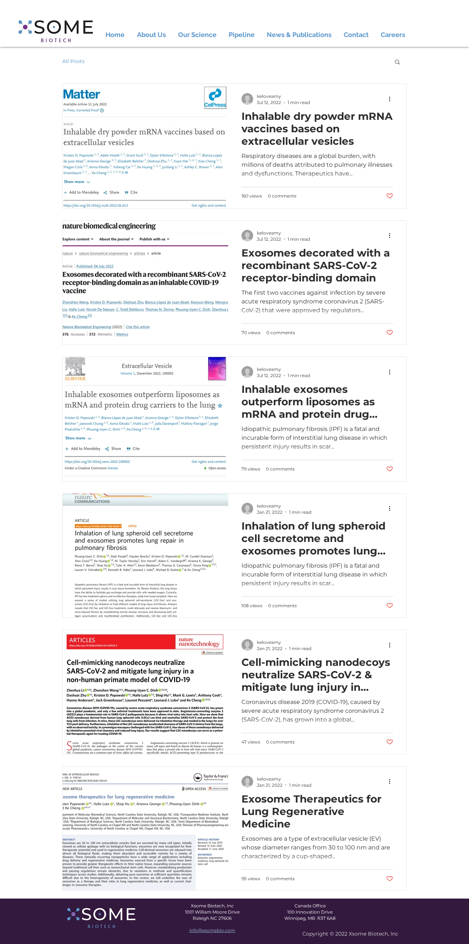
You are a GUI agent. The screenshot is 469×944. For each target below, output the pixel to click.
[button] (397, 62)
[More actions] (392, 99)
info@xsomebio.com (212, 930)
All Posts (73, 61)
